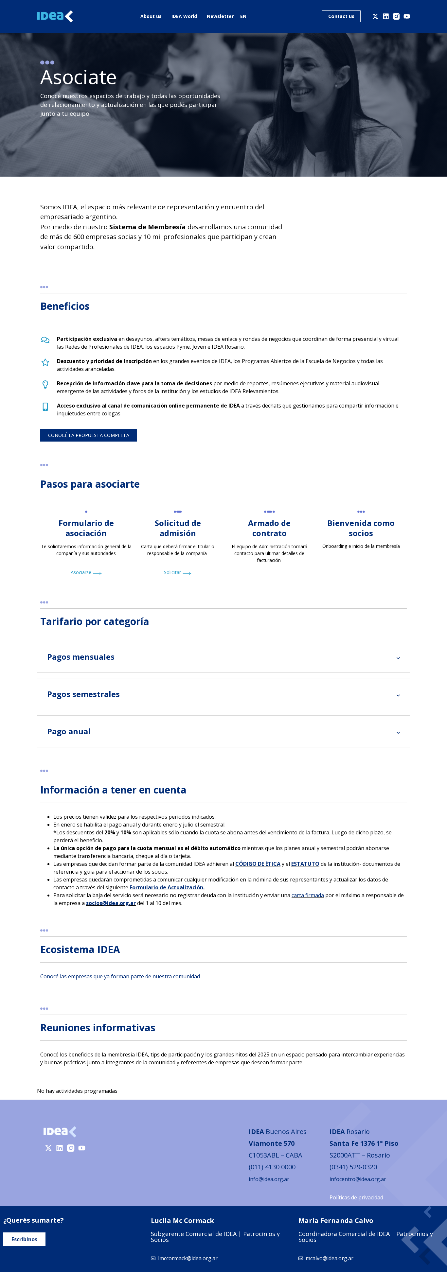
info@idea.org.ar (269, 1179)
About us (151, 16)
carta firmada (308, 895)
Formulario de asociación (86, 527)
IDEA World (184, 16)
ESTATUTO (305, 863)
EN (243, 16)
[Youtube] (406, 16)
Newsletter (220, 16)
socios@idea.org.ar (111, 903)
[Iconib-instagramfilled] (396, 16)
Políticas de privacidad (356, 1197)
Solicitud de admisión (178, 527)
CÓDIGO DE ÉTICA (257, 863)
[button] (88, 435)
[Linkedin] (386, 16)
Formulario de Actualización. (167, 887)
